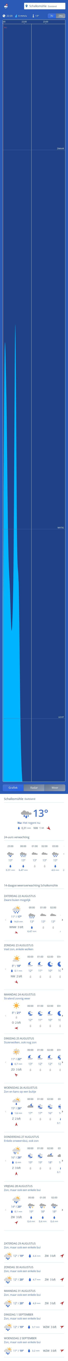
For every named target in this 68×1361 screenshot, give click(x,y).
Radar (34, 787)
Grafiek (13, 787)
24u (61, 15)
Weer (55, 787)
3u (51, 15)
